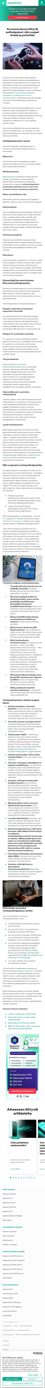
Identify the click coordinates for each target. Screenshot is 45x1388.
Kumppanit (5, 1349)
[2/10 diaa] (13, 1177)
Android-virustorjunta (9, 1231)
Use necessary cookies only (22, 1383)
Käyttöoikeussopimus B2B (23, 1330)
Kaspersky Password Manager (12, 1216)
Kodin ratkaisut (9, 1189)
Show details (33, 1375)
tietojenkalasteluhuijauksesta (14, 367)
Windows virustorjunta (10, 1244)
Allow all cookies (12, 1379)
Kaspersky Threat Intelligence (12, 1307)
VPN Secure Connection (12, 521)
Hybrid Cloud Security (10, 1311)
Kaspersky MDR (8, 1298)
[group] (22, 1147)
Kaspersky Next (8, 1289)
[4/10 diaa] (18, 1177)
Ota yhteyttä (6, 1340)
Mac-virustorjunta (8, 1236)
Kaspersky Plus (7, 1198)
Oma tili (41, 4)
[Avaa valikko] (3, 3)
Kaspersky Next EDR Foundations (13, 1260)
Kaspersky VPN (7, 1211)
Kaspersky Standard (9, 1194)
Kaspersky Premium (9, 1202)
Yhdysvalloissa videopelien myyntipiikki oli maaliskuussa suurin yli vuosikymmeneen (19, 95)
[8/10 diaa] (29, 1177)
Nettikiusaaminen (9, 177)
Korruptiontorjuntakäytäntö (25, 1325)
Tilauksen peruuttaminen (8, 1334)
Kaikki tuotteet (7, 1278)
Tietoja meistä (6, 1345)
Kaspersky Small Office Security (13, 1256)
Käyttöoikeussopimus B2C (9, 1330)
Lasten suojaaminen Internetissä (22, 1014)
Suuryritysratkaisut (10, 1285)
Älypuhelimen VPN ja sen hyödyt (21, 1023)
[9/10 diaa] (31, 1177)
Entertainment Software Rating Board (22, 750)
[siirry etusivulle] (15, 3)
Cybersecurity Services (10, 1293)
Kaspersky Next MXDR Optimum (13, 1273)
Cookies (16, 1325)
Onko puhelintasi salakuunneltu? (19, 1144)
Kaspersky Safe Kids (25, 971)
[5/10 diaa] (21, 1177)
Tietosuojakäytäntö (7, 1325)
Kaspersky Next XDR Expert (12, 1302)
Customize (31, 1379)
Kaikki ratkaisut (7, 1220)
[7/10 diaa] (26, 1177)
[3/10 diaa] (16, 1177)
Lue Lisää (14, 1169)
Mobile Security (8, 1240)
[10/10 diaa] (34, 1177)
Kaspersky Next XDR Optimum (12, 1269)
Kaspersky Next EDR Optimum (12, 1265)
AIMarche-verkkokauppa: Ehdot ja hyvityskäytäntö (27, 1334)
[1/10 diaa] (10, 1177)
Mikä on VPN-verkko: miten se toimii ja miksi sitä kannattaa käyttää (24, 1027)
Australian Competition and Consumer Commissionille (25, 956)
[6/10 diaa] (23, 1177)
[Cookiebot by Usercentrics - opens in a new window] (32, 1353)
